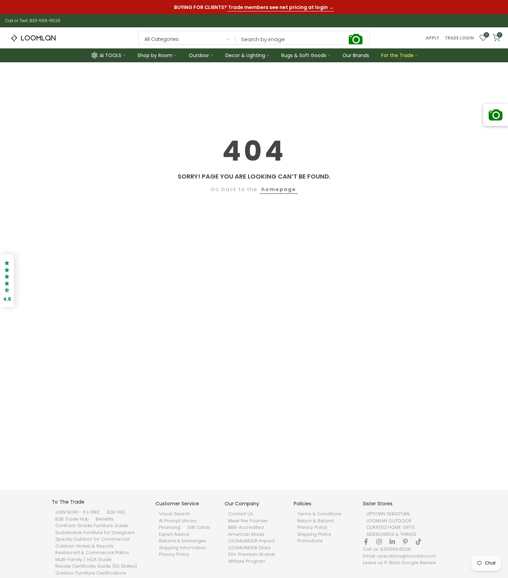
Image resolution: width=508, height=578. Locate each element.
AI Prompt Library (178, 521)
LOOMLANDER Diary (249, 548)
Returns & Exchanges (182, 541)
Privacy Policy (174, 554)
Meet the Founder (248, 521)
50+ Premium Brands (251, 554)
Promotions (310, 541)
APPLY (432, 38)
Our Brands (355, 55)
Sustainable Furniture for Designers (95, 533)
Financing (169, 527)
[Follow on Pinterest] (405, 542)
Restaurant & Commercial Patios (92, 553)
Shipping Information (182, 548)
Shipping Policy (314, 534)
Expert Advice (174, 534)
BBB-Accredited (246, 527)
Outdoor (199, 55)
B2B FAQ (116, 512)
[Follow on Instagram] (379, 542)
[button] (7, 280)
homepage (278, 189)
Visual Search (174, 514)
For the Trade (397, 55)
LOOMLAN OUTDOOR (389, 521)
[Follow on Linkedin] (392, 542)
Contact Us (240, 514)
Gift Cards (198, 527)
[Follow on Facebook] (366, 542)
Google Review (418, 563)
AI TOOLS (110, 55)
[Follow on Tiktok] (418, 542)
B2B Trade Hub (72, 519)
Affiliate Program (246, 561)
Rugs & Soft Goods (303, 55)
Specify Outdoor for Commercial (92, 539)
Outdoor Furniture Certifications (90, 573)
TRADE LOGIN (459, 38)
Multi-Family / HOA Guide (83, 560)
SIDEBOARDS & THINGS (391, 534)
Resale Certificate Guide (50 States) (96, 566)
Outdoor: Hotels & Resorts (84, 546)
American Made (246, 534)
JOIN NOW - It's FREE (77, 512)
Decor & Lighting (245, 55)
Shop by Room (155, 55)
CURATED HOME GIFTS (390, 527)
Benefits (105, 519)
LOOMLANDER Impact (251, 541)
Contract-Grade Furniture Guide (91, 526)
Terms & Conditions (319, 514)
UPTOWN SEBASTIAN (388, 514)
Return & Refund (315, 521)
